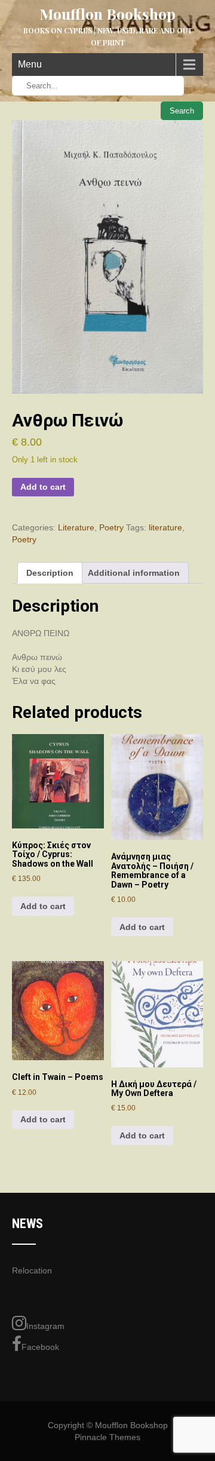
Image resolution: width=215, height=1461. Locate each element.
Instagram (45, 1326)
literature (165, 527)
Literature (76, 527)
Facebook (40, 1347)
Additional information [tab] (134, 573)
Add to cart (43, 487)
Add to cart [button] (43, 906)
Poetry (111, 527)
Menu (30, 64)
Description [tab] (49, 573)
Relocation (32, 1270)
